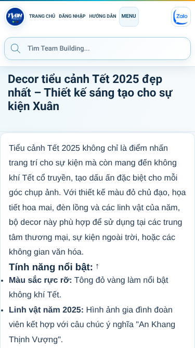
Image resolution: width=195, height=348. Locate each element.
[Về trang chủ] (15, 17)
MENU (129, 16)
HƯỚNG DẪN (102, 16)
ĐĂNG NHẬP (72, 16)
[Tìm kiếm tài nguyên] (15, 48)
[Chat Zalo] (181, 17)
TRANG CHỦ (42, 16)
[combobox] (97, 48)
